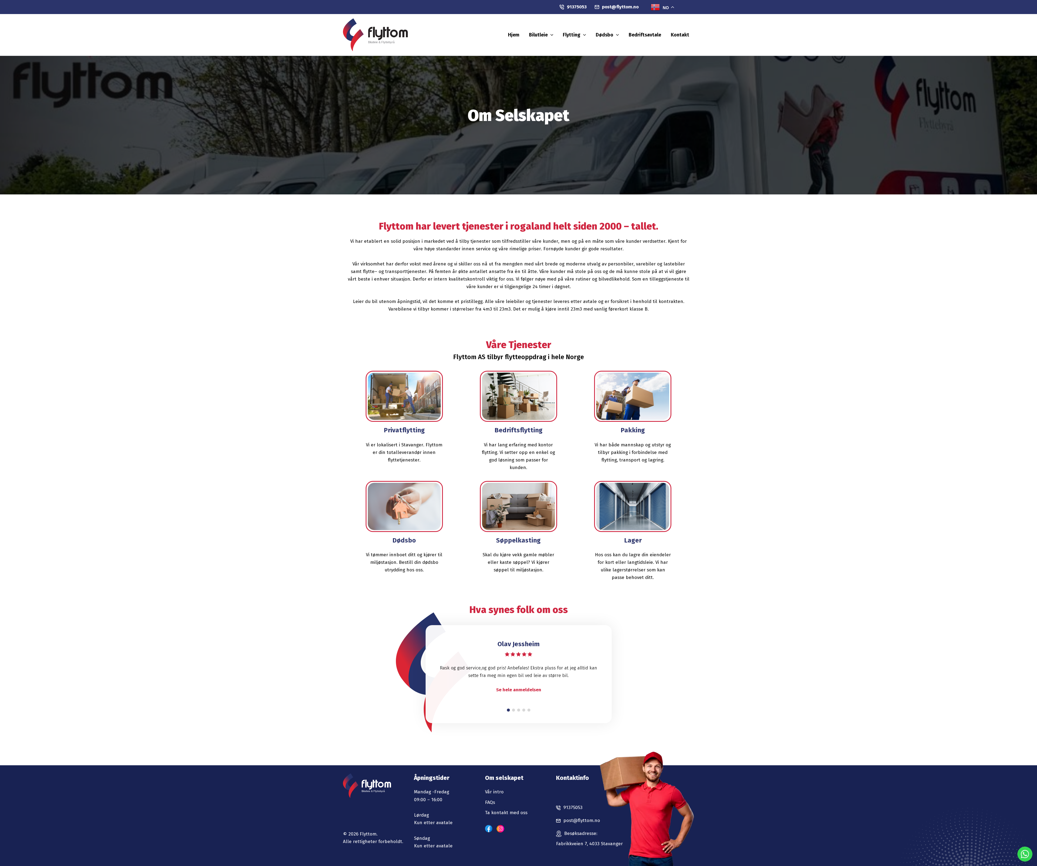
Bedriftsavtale (645, 35)
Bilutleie (538, 35)
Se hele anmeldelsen (518, 690)
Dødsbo (604, 35)
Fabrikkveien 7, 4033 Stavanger (589, 844)
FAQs (490, 802)
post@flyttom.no (620, 7)
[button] (550, 35)
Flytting (571, 35)
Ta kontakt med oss (506, 813)
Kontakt (680, 35)
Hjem (513, 35)
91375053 (577, 7)
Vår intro (494, 792)
